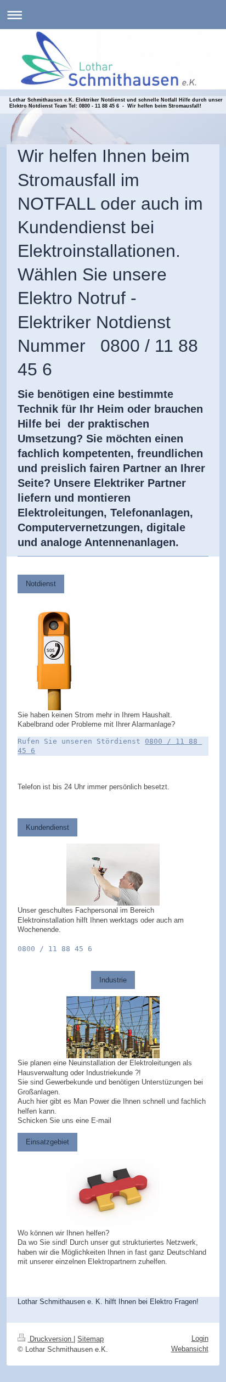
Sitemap (90, 1339)
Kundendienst (47, 827)
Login (199, 1338)
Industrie (113, 980)
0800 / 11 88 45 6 (55, 949)
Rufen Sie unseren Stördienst (79, 741)
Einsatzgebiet (47, 1142)
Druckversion (50, 1339)
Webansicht (189, 1349)
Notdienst (41, 584)
